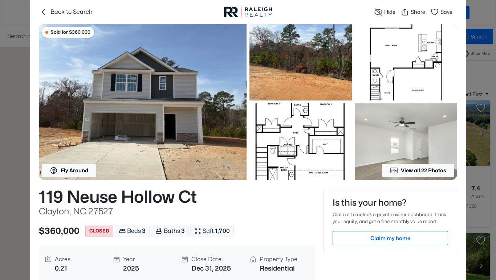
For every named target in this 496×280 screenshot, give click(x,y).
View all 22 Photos (423, 170)
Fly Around (74, 170)
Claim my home (390, 238)
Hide (389, 12)
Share (418, 12)
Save (446, 12)
